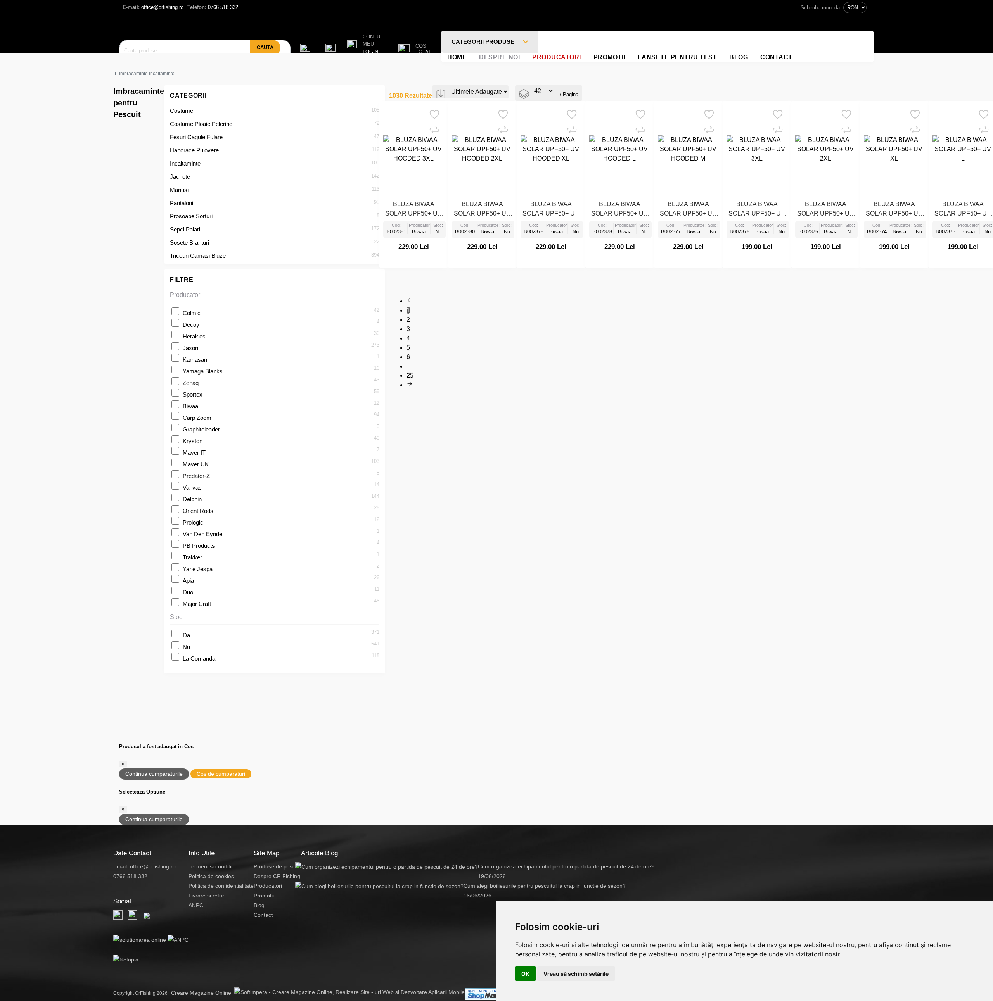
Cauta (265, 47)
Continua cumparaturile (154, 774)
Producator (185, 295)
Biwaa (190, 406)
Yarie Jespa (198, 569)
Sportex (192, 394)
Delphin (192, 499)
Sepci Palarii (185, 229)
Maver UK (196, 464)
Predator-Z (196, 476)
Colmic (192, 313)
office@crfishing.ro (153, 7)
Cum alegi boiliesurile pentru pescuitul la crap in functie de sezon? (545, 886)
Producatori (556, 57)
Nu (186, 647)
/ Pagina (569, 94)
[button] (365, 44)
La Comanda (199, 658)
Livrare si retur (206, 895)
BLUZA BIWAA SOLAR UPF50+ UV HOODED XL (550, 210)
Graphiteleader (201, 429)
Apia (188, 580)
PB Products (199, 545)
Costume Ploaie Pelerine (201, 124)
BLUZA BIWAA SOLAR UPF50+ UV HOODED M (688, 210)
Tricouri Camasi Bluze (198, 255)
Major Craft (197, 604)
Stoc (176, 617)
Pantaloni (181, 203)
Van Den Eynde (202, 534)
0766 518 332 (212, 7)
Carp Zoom (197, 417)
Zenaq (191, 383)
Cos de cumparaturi (221, 774)
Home (457, 57)
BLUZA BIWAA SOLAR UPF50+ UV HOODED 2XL (482, 210)
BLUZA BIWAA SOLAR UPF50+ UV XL (894, 210)
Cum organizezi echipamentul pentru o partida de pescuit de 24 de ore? (566, 866)
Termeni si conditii (210, 866)
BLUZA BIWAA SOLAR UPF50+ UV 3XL (756, 210)
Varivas (192, 487)
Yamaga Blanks (203, 371)
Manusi (179, 189)
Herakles (194, 336)
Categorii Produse (484, 41)
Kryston (192, 441)
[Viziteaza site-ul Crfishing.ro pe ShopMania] (486, 994)
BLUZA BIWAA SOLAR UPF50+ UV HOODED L (619, 210)
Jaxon (190, 348)
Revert (438, 112)
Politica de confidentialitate (221, 886)
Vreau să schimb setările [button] (576, 973)
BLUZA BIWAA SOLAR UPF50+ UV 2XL (825, 210)
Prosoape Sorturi (191, 216)
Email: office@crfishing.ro (144, 866)
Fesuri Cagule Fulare (196, 137)
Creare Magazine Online (202, 993)
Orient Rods (198, 510)
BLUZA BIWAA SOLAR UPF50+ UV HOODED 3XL (413, 210)
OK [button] (525, 973)
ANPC (196, 905)
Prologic (193, 522)
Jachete (180, 176)
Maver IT (194, 452)
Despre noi (499, 57)
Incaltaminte (185, 163)
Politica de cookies (211, 876)
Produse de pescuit (277, 866)
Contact (776, 57)
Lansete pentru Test (677, 57)
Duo (188, 592)
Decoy (191, 324)
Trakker (192, 557)
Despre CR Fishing (277, 876)
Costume (181, 110)
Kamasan (195, 359)
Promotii (609, 57)
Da (186, 635)
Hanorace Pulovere (194, 150)
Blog (738, 57)
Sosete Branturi (189, 242)
